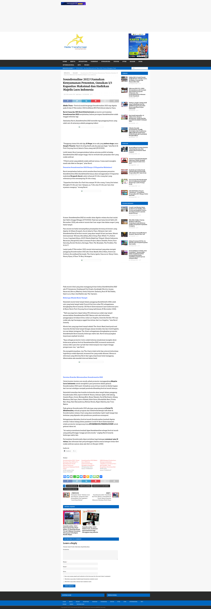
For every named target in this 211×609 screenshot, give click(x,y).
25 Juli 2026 (132, 97)
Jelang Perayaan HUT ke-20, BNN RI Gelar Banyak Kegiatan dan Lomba (138, 242)
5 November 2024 (134, 215)
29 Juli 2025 (132, 236)
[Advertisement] (105, 19)
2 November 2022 (134, 260)
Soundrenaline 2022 (70, 489)
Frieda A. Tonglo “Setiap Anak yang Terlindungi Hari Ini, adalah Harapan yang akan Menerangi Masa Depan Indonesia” (138, 105)
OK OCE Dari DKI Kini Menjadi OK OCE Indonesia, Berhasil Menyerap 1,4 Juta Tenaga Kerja (138, 182)
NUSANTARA (83, 61)
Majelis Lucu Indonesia (101, 486)
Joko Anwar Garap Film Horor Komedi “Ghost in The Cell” (138, 233)
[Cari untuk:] (139, 68)
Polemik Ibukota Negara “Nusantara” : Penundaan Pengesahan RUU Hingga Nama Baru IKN (138, 193)
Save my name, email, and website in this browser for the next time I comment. (88, 576)
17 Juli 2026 (132, 137)
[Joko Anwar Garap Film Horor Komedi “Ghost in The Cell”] (124, 234)
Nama (65, 562)
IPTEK (124, 61)
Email (65, 566)
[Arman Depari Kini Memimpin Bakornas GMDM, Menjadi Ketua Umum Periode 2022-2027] (124, 160)
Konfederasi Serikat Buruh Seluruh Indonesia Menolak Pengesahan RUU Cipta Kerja (137, 171)
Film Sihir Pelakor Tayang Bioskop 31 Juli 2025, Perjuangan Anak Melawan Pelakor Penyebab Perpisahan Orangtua (138, 223)
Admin (80, 94)
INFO (79, 65)
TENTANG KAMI (80, 604)
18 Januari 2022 (133, 197)
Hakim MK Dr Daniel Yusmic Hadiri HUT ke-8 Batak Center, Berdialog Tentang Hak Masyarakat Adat (138, 80)
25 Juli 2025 (132, 227)
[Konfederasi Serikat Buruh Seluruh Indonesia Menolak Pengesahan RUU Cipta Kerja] (124, 171)
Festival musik (85, 486)
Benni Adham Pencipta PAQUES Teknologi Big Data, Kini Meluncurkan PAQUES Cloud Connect (138, 150)
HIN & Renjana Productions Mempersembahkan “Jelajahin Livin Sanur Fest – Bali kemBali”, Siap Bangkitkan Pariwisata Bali (108, 464)
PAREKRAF (94, 61)
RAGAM (132, 61)
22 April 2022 (133, 165)
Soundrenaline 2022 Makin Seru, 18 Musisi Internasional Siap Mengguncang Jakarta (90, 529)
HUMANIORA (105, 61)
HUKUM (116, 61)
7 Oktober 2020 (133, 174)
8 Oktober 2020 (133, 153)
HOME (65, 61)
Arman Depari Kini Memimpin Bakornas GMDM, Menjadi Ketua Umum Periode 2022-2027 (138, 161)
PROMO (86, 65)
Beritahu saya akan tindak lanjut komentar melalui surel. (81, 579)
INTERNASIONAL (68, 65)
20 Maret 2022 (133, 245)
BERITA (72, 61)
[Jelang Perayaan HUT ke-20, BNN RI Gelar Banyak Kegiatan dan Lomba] (124, 242)
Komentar (66, 549)
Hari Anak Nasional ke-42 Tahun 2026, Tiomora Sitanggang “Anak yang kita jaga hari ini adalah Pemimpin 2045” (138, 118)
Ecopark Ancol (72, 486)
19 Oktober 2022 (133, 186)
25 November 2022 (70, 94)
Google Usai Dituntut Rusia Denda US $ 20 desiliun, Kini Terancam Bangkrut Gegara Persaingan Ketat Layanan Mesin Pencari (137, 210)
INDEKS (71, 604)
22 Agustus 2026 (134, 83)
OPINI (140, 61)
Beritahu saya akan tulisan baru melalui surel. (78, 581)
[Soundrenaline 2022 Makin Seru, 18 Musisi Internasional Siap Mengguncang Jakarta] (91, 517)
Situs (64, 571)
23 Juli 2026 (132, 110)
